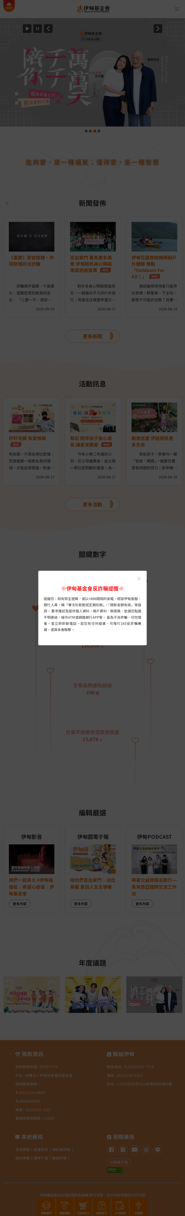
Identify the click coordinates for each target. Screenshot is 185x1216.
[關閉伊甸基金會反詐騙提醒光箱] (139, 578)
